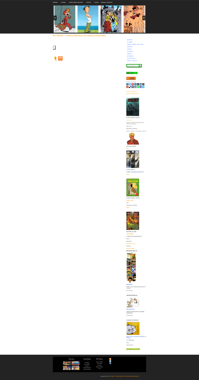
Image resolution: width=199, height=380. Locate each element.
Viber (141, 87)
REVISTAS (89, 2)
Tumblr (138, 84)
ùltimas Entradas (87, 369)
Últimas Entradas (87, 367)
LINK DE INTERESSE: (131, 91)
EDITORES (130, 51)
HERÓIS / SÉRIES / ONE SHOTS (76, 2)
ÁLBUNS (97, 2)
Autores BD (99, 363)
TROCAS (129, 53)
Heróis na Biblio (99, 361)
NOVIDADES (130, 56)
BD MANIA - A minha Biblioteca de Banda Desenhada (79, 35)
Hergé (127, 207)
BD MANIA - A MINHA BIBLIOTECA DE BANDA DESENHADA (124, 376)
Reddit (143, 84)
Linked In (135, 84)
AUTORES (63, 2)
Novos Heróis (87, 364)
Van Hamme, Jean (130, 243)
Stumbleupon (127, 87)
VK (135, 87)
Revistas (99, 365)
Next (143, 18)
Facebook (127, 84)
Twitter (130, 84)
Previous (55, 18)
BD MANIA (55, 2)
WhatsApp (138, 87)
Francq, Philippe (130, 248)
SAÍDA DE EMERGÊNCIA (132, 93)
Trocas (99, 368)
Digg (141, 84)
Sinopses (87, 366)
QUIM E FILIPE (130, 200)
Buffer (133, 87)
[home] (60, 58)
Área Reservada (131, 58)
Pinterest (133, 84)
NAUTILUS (129, 120)
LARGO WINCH (130, 234)
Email (143, 87)
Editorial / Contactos (106, 2)
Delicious (130, 87)
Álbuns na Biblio (99, 366)
